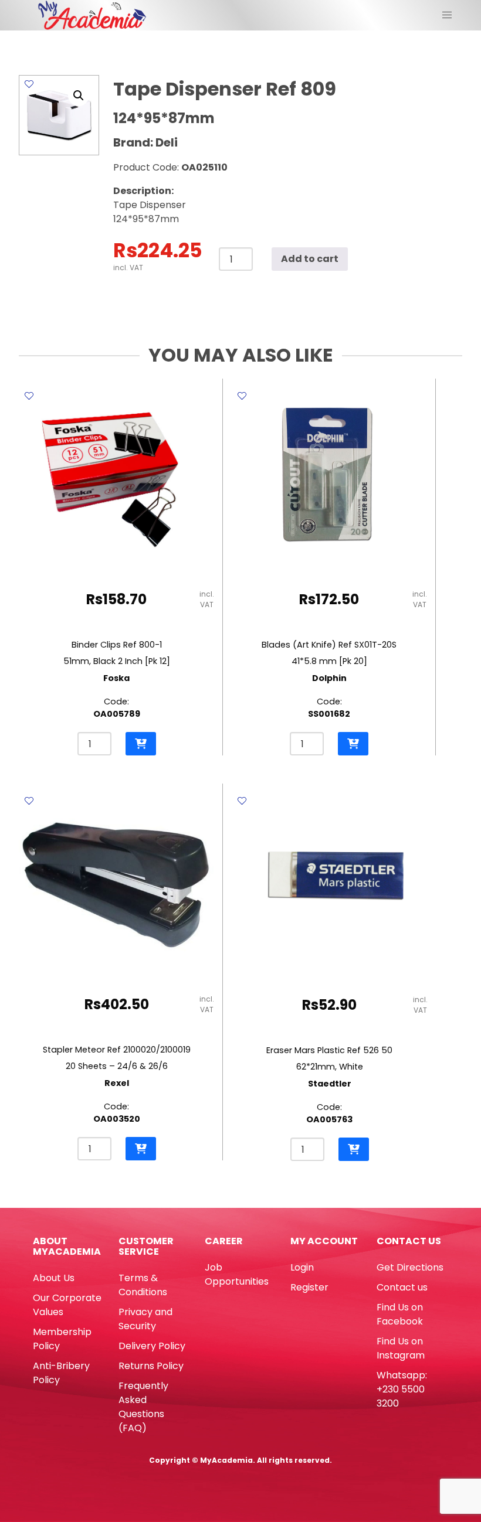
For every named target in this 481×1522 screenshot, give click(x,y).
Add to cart (309, 258)
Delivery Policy (151, 1346)
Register (309, 1287)
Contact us (402, 1287)
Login (302, 1267)
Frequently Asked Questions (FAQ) (143, 1407)
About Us (53, 1278)
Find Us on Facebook (400, 1314)
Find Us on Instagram (401, 1348)
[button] (78, 95)
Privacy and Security (145, 1319)
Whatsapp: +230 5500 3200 (402, 1389)
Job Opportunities (237, 1274)
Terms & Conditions (142, 1285)
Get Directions (410, 1267)
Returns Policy (151, 1366)
